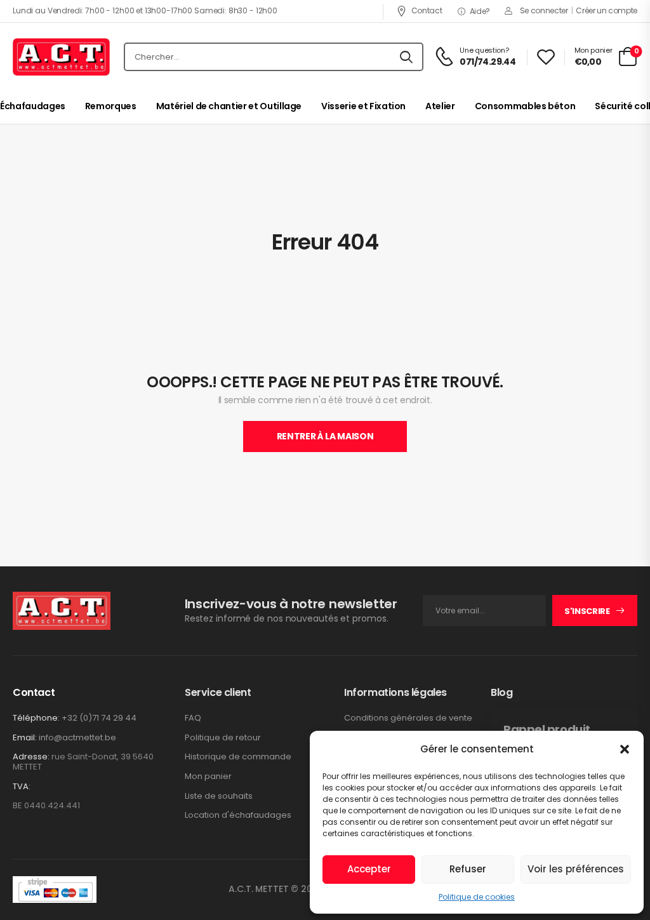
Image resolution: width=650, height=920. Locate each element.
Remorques (110, 106)
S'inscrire (587, 611)
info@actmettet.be (77, 737)
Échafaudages (32, 106)
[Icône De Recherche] (406, 57)
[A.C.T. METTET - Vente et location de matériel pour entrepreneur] (61, 57)
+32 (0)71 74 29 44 (99, 718)
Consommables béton (525, 106)
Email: (25, 737)
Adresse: (31, 756)
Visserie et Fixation (363, 106)
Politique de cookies (477, 896)
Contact (426, 10)
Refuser (467, 869)
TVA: (21, 787)
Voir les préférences (575, 869)
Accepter (369, 869)
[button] (624, 749)
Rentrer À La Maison (325, 436)
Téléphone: (36, 718)
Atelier (440, 106)
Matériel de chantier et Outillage (229, 106)
